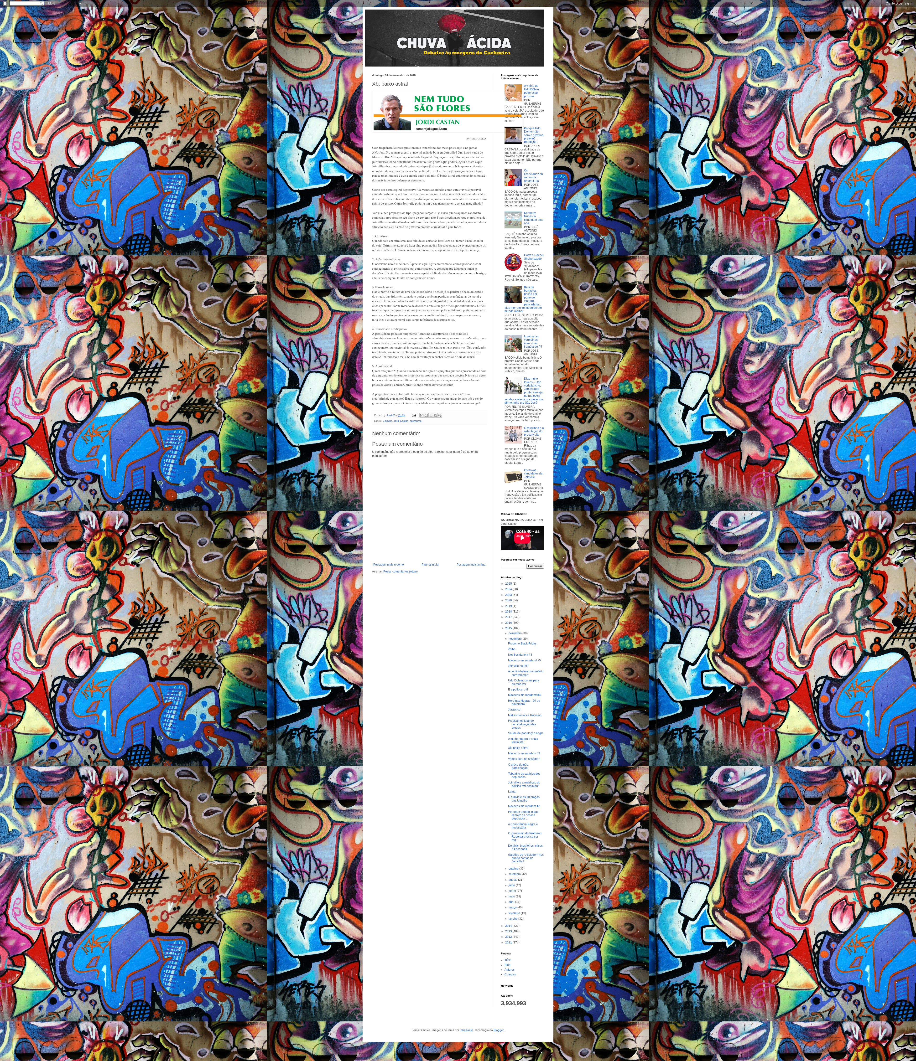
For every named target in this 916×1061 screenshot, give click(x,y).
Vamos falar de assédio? (524, 759)
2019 (509, 606)
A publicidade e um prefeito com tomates (525, 673)
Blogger (499, 1030)
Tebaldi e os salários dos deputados (524, 775)
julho (512, 885)
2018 (509, 611)
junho (513, 890)
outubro (514, 868)
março (513, 907)
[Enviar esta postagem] (414, 415)
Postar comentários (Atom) (400, 571)
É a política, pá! (518, 689)
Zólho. (512, 649)
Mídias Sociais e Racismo (524, 715)
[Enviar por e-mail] (421, 415)
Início (508, 960)
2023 (509, 595)
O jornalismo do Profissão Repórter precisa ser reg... (524, 837)
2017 (509, 617)
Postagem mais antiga (471, 564)
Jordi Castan (401, 420)
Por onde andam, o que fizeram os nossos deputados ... (523, 815)
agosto (513, 879)
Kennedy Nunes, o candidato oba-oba (534, 218)
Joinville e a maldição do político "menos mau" (524, 784)
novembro (515, 638)
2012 (509, 936)
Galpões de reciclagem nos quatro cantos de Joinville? (526, 858)
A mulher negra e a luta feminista (523, 740)
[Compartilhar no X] (430, 415)
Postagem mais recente (388, 564)
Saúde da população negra (526, 733)
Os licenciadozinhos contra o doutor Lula (533, 175)
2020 (509, 600)
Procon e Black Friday (522, 643)
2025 (509, 583)
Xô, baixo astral (518, 748)
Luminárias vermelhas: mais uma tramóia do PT (533, 341)
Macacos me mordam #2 (524, 806)
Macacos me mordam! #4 (524, 695)
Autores (510, 969)
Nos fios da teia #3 (520, 654)
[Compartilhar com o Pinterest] (439, 415)
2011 (509, 942)
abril (512, 902)
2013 (509, 931)
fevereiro (515, 913)
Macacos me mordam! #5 (524, 660)
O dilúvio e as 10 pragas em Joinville (524, 798)
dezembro (515, 633)
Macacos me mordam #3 (524, 753)
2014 (509, 925)
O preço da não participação (518, 766)
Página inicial (430, 564)
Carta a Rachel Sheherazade (534, 256)
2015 (509, 628)
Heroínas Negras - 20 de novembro (524, 702)
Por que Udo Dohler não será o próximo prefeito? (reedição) (533, 135)
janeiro (513, 918)
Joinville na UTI (518, 666)
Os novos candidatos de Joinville (533, 474)
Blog (507, 965)
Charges (510, 974)
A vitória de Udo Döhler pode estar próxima (531, 91)
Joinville (387, 420)
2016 (509, 622)
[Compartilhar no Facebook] (435, 415)
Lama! (512, 791)
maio (512, 896)
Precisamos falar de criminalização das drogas (522, 724)
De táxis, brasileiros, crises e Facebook (525, 847)
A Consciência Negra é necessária (523, 826)
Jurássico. (514, 709)
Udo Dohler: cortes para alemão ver (523, 682)
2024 (509, 589)
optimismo (416, 420)
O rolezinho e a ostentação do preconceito (534, 431)
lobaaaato (466, 1030)
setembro (515, 874)
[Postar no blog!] (426, 415)
